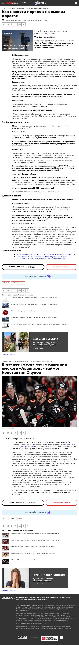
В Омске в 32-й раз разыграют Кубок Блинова (25, 560)
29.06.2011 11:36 (6, 8)
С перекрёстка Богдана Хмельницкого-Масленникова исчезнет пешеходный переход (38, 324)
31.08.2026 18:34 (7, 361)
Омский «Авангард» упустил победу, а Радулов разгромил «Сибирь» (33, 553)
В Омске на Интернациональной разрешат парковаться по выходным (33, 311)
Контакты (19, 599)
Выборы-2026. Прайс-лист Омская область (56, 597)
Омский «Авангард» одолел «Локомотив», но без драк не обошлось (32, 546)
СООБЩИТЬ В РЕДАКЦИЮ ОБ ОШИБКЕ (35, 599)
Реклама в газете (35, 597)
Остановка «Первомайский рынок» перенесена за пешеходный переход (34, 317)
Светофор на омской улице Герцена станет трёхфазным (40, 259)
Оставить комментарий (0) (61, 267)
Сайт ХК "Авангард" (8, 428)
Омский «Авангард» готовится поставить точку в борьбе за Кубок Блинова (35, 540)
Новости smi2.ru (9, 355)
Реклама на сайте (22, 597)
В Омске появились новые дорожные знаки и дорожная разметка (44, 254)
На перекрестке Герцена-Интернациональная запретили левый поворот (34, 304)
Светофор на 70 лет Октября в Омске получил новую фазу (41, 257)
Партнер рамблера (34, 637)
